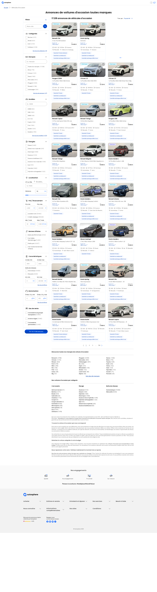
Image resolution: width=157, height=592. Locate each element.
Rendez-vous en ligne (75, 520)
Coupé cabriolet (58, 416)
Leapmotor (111, 383)
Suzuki (110, 377)
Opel (82, 371)
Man (54, 391)
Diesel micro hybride (36, 153)
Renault (32, 91)
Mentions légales (97, 567)
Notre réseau (109, 8)
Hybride (32, 173)
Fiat (55, 375)
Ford (55, 369)
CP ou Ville (28, 187)
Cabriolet (56, 410)
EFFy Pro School (74, 553)
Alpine (82, 379)
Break (31, 45)
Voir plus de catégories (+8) (40, 55)
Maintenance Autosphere (76, 523)
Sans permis (57, 422)
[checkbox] (26, 42)
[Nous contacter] (146, 3)
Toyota (110, 367)
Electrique (33, 156)
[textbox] (41, 196)
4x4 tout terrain (58, 404)
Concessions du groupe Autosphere (35, 319)
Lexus (55, 377)
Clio (31, 130)
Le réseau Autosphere (75, 556)
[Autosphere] (15, 3)
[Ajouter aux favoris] (75, 29)
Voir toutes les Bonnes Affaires (35, 253)
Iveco (109, 387)
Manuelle (33, 279)
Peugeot (32, 88)
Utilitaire (32, 52)
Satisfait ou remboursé (99, 526)
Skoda (83, 375)
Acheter (25, 8)
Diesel (32, 150)
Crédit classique (36, 222)
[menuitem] (25, 9)
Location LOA (34, 219)
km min (27, 282)
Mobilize (55, 389)
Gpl (31, 170)
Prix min (27, 209)
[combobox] (36, 191)
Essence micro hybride (37, 166)
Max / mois (40, 225)
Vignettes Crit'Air (50, 555)
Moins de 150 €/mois (37, 240)
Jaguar (82, 383)
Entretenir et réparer (68, 8)
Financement (96, 520)
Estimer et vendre (44, 8)
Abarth (82, 385)
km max (39, 282)
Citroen (32, 78)
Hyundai (111, 375)
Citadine (56, 412)
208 (31, 117)
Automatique (34, 275)
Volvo (110, 371)
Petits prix (33, 248)
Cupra (55, 381)
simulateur (80, 458)
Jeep (54, 383)
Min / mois (28, 225)
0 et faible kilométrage (34, 244)
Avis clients (26, 556)
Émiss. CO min (30, 300)
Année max (40, 265)
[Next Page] (108, 351)
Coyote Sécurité (97, 531)
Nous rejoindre (27, 561)
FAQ (117, 523)
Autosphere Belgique (75, 558)
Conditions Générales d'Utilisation (101, 550)
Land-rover (84, 377)
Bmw (31, 74)
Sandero (32, 137)
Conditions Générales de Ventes (101, 561)
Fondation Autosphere (75, 550)
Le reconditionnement (52, 552)
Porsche (110, 379)
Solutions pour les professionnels (101, 538)
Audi (109, 369)
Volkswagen (33, 94)
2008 (31, 114)
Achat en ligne (35, 323)
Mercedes (33, 84)
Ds (81, 369)
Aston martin (84, 389)
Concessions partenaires (34, 328)
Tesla (81, 391)
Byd (54, 387)
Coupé (55, 414)
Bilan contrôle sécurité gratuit (77, 526)
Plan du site (96, 569)
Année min (28, 265)
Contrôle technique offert (76, 528)
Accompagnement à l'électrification (98, 535)
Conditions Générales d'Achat (100, 564)
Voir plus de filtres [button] (42, 290)
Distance (28, 196)
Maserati (56, 385)
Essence (32, 160)
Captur (31, 127)
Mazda (82, 381)
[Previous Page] (77, 351)
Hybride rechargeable (36, 176)
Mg (54, 379)
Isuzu (109, 389)
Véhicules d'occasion (28, 520)
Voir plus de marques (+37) (40, 98)
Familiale (57, 418)
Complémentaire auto (98, 528)
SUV (31, 49)
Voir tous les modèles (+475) (39, 140)
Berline (32, 42)
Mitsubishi (84, 373)
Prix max (39, 209)
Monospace (57, 420)
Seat (109, 373)
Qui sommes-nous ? (28, 550)
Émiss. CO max (42, 300)
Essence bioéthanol (35, 163)
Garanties (95, 523)
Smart (109, 385)
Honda (82, 387)
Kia (54, 373)
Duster (32, 133)
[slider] (29, 200)
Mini (55, 371)
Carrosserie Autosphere (76, 531)
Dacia (31, 81)
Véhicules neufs (27, 523)
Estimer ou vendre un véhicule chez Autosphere (54, 521)
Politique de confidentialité (100, 553)
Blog (71, 565)
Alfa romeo (111, 381)
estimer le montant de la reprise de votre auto (101, 469)
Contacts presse (27, 558)
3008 (31, 120)
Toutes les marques (36, 71)
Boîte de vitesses (30, 273)
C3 (30, 123)
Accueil (6, 13)
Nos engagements (28, 553)
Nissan (56, 367)
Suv (55, 424)
